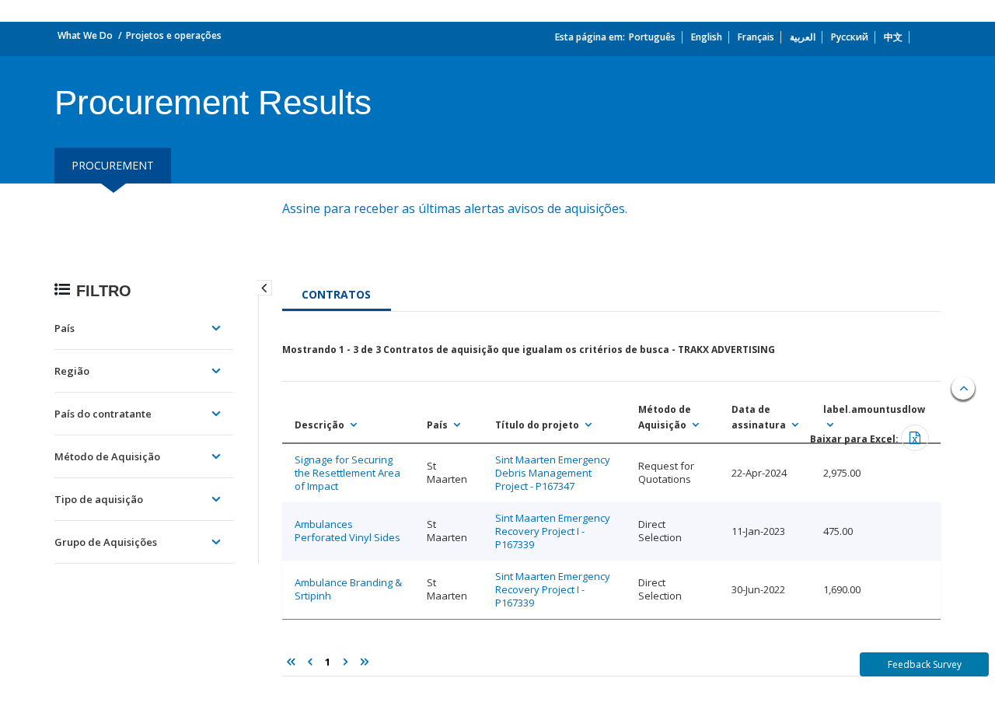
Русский (849, 37)
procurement (113, 165)
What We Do (85, 35)
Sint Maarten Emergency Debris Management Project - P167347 (552, 473)
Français (756, 37)
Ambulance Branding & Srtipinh (348, 589)
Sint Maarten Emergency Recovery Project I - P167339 (552, 531)
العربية (802, 37)
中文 (893, 37)
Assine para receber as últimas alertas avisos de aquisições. (456, 208)
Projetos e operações (174, 35)
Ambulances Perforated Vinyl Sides (347, 530)
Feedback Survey (925, 664)
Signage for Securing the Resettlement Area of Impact (347, 473)
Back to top (963, 388)
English (706, 37)
